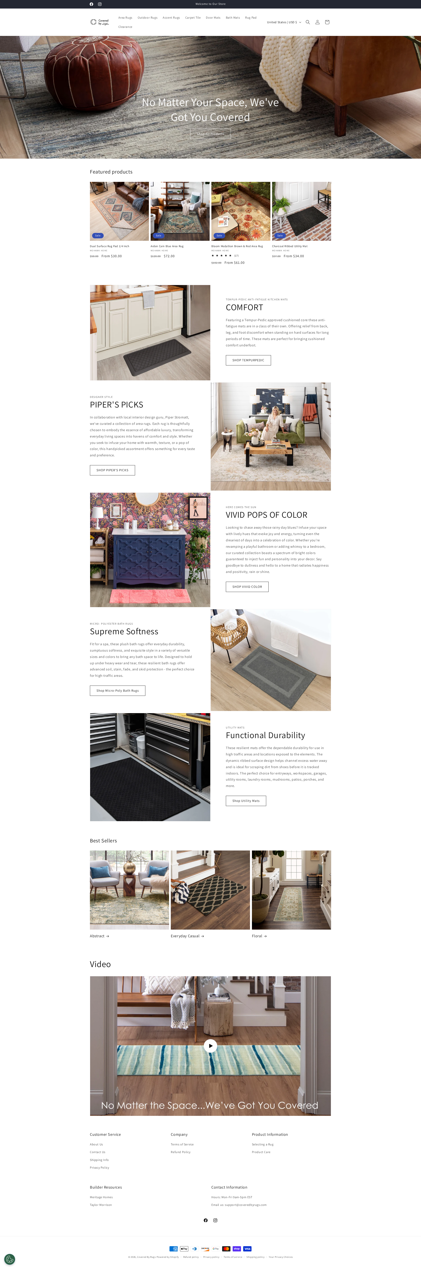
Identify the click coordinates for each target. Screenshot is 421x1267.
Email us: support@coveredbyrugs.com (239, 1205)
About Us (96, 1144)
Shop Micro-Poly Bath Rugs (117, 690)
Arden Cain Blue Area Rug (167, 246)
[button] (308, 22)
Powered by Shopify (168, 1256)
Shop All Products (210, 134)
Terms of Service (182, 1144)
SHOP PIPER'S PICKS (112, 470)
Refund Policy (180, 1152)
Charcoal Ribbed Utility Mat (289, 246)
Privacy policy (211, 1256)
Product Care (261, 1152)
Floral (257, 935)
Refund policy (191, 1256)
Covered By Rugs (146, 1256)
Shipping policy (255, 1256)
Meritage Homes (101, 1197)
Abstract (97, 935)
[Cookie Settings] (9, 1259)
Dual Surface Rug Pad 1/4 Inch (109, 246)
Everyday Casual (185, 935)
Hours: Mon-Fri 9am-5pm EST (231, 1197)
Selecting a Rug (263, 1144)
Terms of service (233, 1256)
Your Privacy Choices (281, 1256)
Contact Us (97, 1152)
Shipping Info (99, 1160)
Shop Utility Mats (246, 801)
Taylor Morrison (101, 1205)
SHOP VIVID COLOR (247, 587)
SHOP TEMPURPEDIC (248, 360)
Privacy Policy (99, 1168)
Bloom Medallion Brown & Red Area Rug (237, 246)
